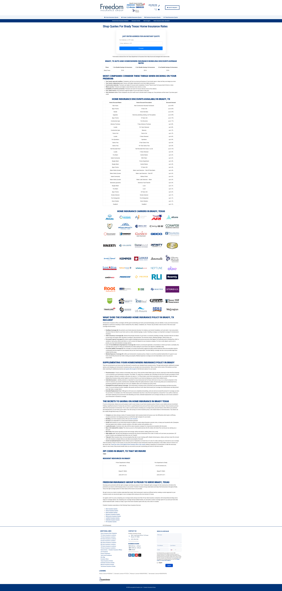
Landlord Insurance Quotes (113, 518)
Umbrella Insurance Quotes (113, 520)
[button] (171, 550)
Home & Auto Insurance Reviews (120, 20)
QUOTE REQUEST (173, 7)
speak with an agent (131, 369)
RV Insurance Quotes (111, 521)
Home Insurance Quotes (112, 510)
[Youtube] (136, 555)
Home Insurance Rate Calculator (162, 20)
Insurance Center (136, 20)
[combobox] (141, 43)
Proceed (141, 48)
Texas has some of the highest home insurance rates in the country (128, 444)
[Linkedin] (133, 555)
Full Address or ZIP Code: (126, 40)
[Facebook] (129, 555)
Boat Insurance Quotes (111, 512)
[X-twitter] (139, 555)
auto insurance (134, 418)
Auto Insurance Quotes (111, 509)
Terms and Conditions (166, 560)
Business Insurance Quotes (113, 514)
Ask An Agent (146, 20)
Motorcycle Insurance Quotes (113, 516)
